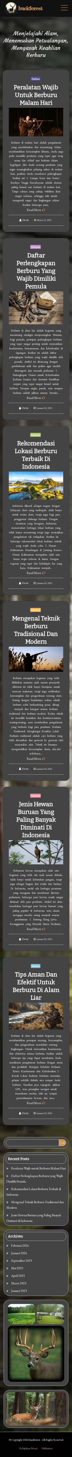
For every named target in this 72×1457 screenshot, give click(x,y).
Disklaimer (47, 1448)
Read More (34, 210)
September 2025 (21, 1261)
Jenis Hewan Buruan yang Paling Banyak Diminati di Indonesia (36, 820)
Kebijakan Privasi (28, 1448)
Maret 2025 (18, 1283)
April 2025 (18, 1276)
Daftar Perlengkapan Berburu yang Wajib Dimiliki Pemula (36, 271)
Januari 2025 (19, 1291)
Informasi (35, 246)
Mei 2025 (17, 1268)
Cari (63, 1142)
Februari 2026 (20, 1245)
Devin (25, 220)
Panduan (36, 78)
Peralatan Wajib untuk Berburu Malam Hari (36, 95)
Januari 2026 (19, 1253)
